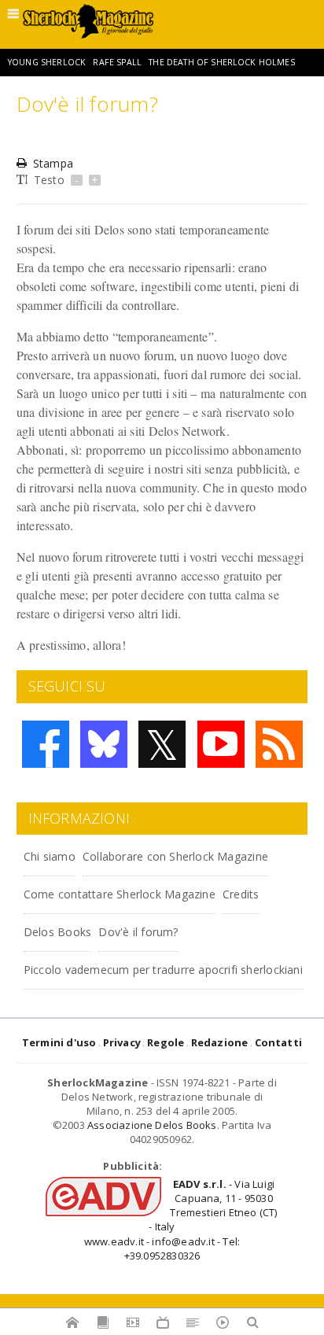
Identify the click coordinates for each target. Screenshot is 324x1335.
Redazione (220, 1042)
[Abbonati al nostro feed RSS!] (279, 744)
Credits (241, 894)
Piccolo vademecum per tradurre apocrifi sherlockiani (163, 969)
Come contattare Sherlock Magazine (119, 894)
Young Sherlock (47, 62)
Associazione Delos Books (152, 1125)
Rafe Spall (117, 62)
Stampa (53, 163)
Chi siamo (49, 856)
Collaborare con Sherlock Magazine (175, 856)
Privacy (122, 1042)
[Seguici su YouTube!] (221, 744)
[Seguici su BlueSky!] (104, 744)
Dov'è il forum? (138, 931)
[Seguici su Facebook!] (45, 744)
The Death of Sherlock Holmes (221, 62)
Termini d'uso (59, 1042)
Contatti (279, 1042)
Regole (165, 1042)
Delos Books (57, 931)
